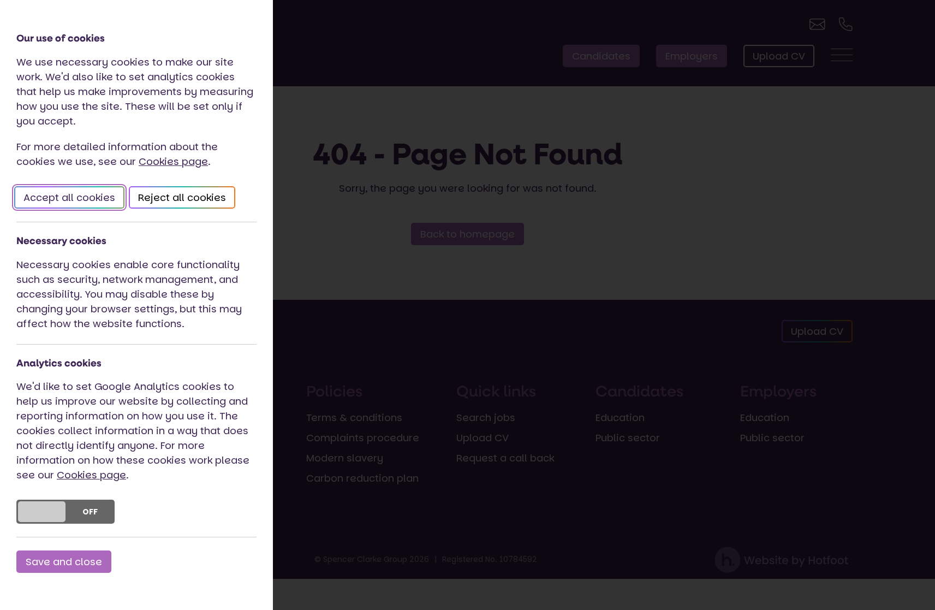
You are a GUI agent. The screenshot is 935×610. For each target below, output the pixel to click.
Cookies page (173, 161)
